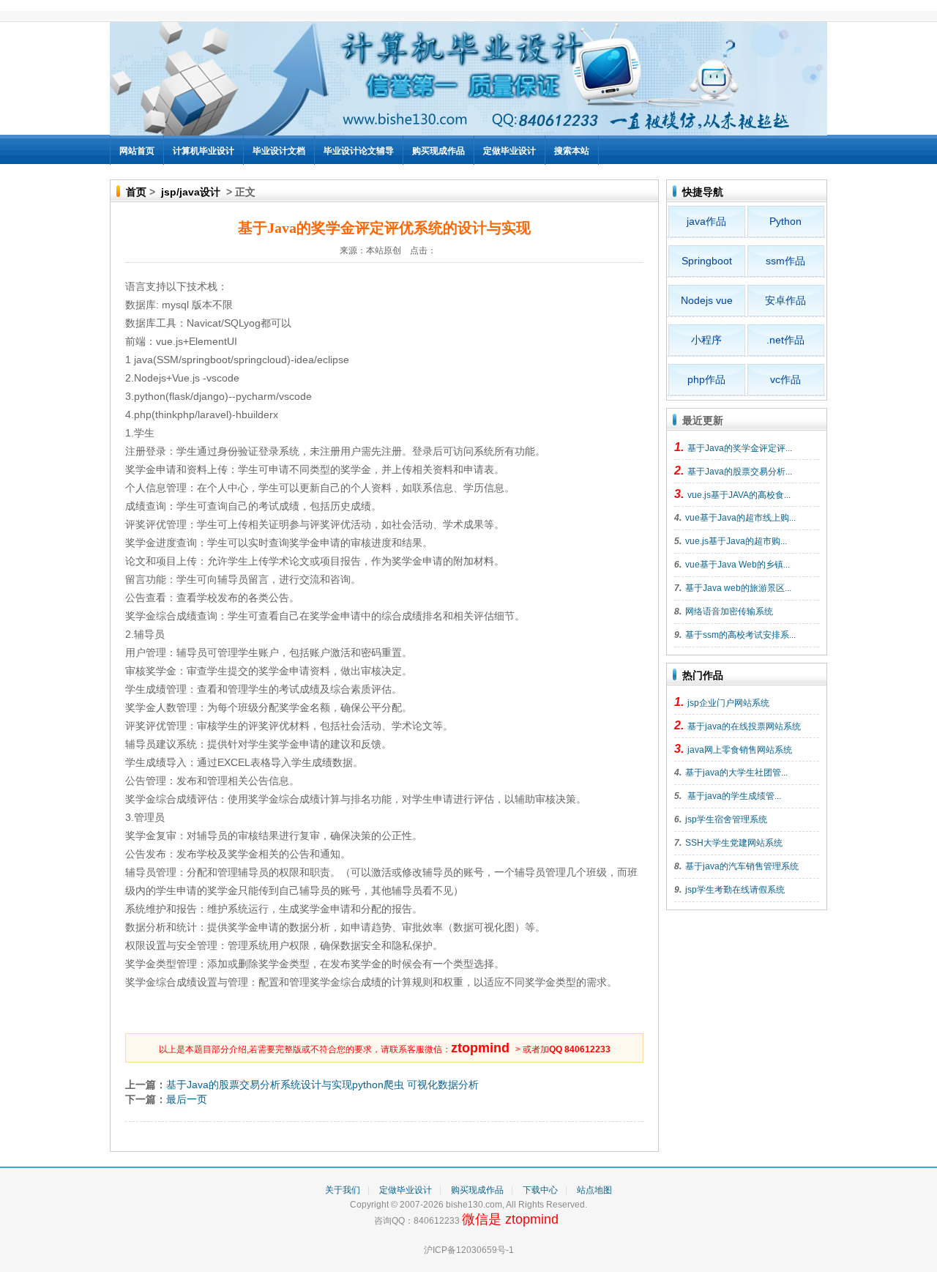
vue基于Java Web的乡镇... (737, 564)
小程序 (706, 340)
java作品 (706, 221)
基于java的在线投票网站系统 (744, 726)
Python (785, 221)
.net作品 (785, 340)
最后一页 (186, 1099)
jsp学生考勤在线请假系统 (735, 890)
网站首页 (136, 151)
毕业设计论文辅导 (359, 151)
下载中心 (540, 1190)
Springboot (707, 261)
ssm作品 (785, 261)
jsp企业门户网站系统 (728, 703)
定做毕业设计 (509, 151)
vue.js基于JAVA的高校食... (739, 495)
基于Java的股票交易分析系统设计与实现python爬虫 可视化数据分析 (322, 1084)
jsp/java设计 (190, 192)
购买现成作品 (438, 151)
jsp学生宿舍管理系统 (726, 819)
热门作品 (702, 675)
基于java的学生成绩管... (733, 796)
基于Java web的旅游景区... (738, 588)
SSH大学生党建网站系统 (734, 843)
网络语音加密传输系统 (729, 611)
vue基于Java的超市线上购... (740, 518)
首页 (136, 192)
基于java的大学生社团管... (736, 772)
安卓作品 (785, 300)
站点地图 (594, 1190)
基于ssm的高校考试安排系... (740, 635)
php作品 (706, 379)
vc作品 (785, 379)
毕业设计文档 (279, 151)
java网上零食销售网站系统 (739, 750)
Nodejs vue (707, 300)
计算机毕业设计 (203, 151)
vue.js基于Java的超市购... (736, 541)
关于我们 (342, 1190)
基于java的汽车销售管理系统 (742, 866)
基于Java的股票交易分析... (739, 471)
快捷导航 (702, 192)
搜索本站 (571, 151)
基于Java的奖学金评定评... (739, 448)
